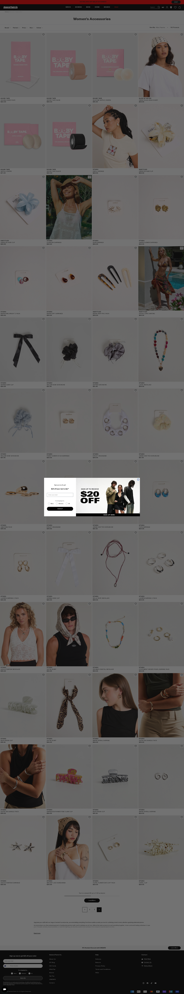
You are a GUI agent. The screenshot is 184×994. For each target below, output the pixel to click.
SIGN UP (60, 509)
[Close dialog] (138, 479)
